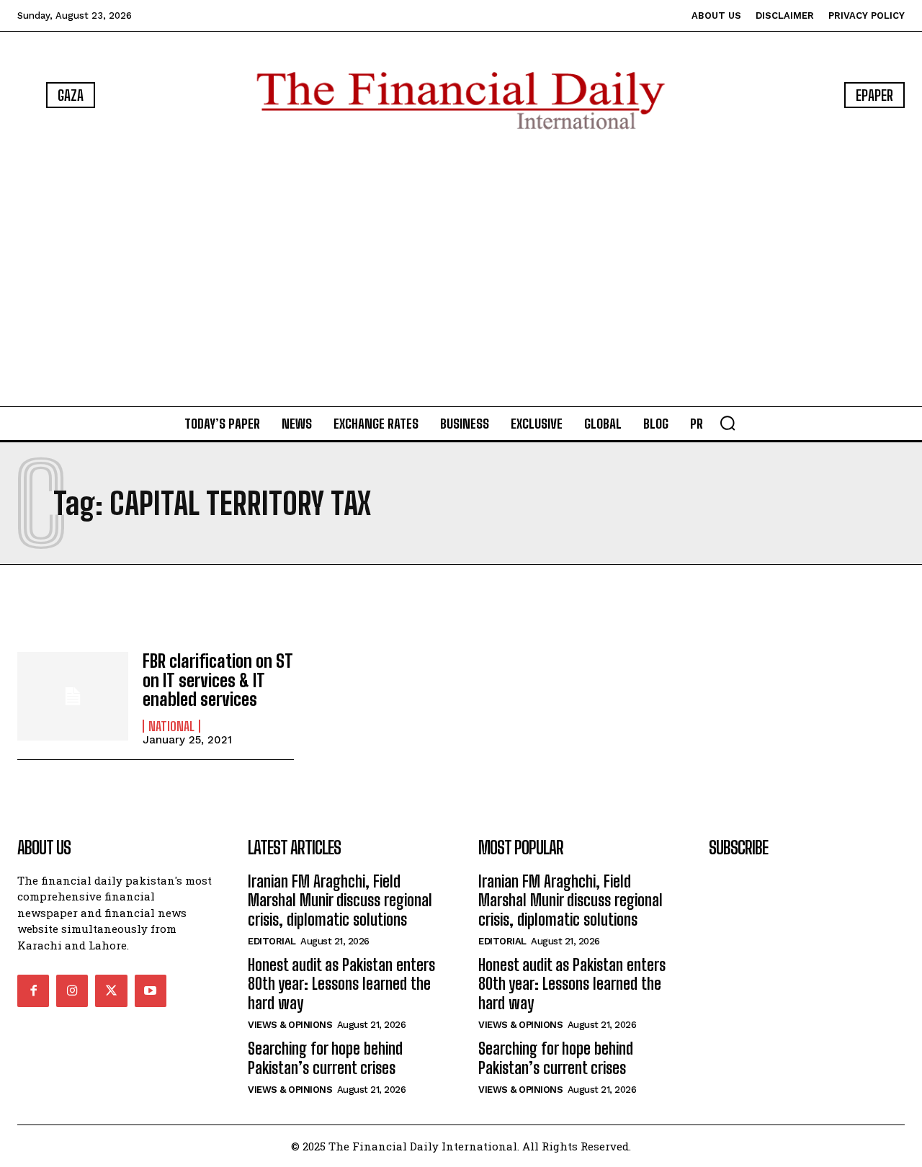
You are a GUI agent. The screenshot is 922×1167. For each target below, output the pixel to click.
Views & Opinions (290, 1024)
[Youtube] (150, 990)
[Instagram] (72, 990)
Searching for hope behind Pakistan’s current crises (325, 1058)
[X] (111, 990)
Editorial (272, 941)
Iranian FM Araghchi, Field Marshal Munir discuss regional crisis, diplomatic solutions (340, 900)
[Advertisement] (461, 271)
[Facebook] (33, 990)
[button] (727, 423)
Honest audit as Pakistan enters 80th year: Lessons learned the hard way (341, 984)
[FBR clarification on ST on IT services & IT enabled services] (72, 696)
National (171, 726)
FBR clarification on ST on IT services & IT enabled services (218, 680)
